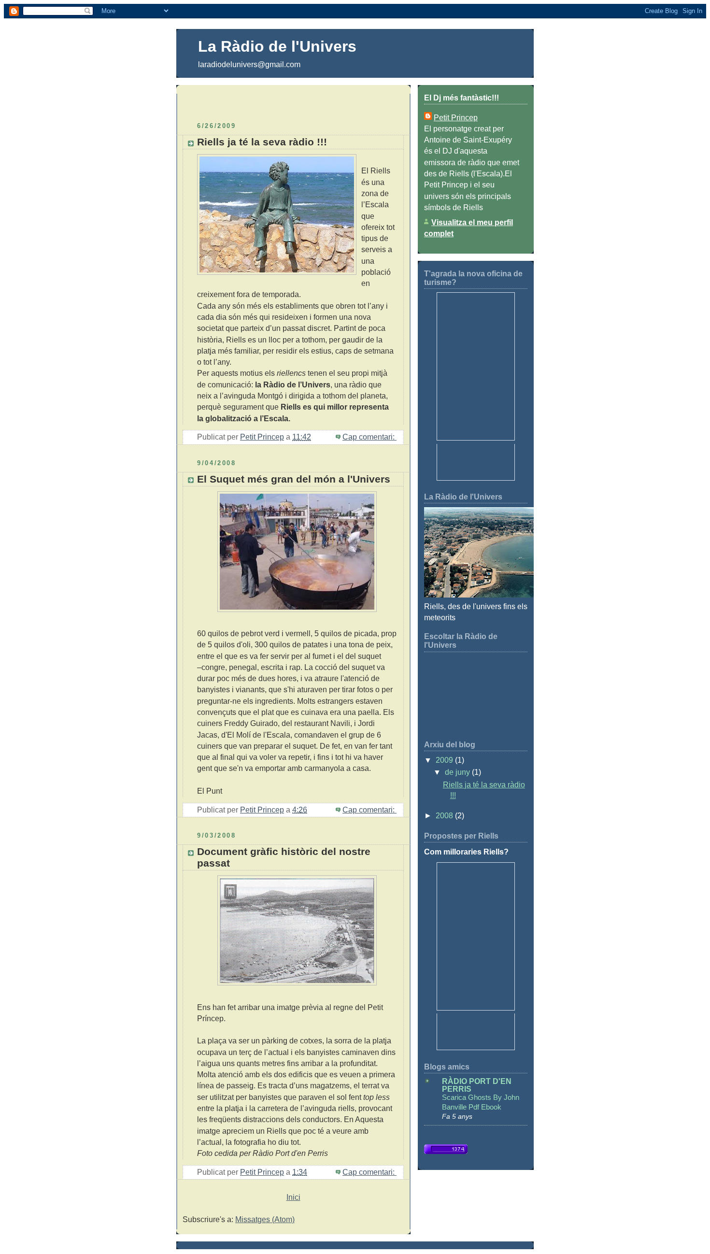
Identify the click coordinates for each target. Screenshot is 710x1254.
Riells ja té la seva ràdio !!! (262, 141)
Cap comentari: (369, 437)
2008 (445, 816)
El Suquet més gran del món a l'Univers (293, 478)
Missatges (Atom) (265, 1219)
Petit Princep (456, 118)
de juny (458, 772)
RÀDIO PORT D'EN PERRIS (476, 1085)
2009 (445, 760)
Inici (293, 1197)
